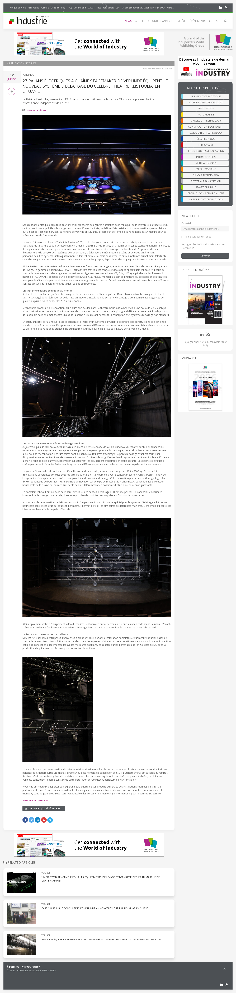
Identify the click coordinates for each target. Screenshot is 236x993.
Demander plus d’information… (45, 808)
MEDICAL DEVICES (205, 163)
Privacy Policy (30, 967)
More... (170, 7)
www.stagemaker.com (35, 800)
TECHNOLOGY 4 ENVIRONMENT (205, 193)
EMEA (90, 7)
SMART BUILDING (206, 187)
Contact (215, 21)
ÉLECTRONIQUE (206, 138)
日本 (118, 7)
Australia (45, 7)
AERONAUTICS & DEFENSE (206, 96)
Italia (105, 7)
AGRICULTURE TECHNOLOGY (206, 102)
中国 (70, 7)
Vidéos (182, 21)
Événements (198, 21)
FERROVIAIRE (205, 144)
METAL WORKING (206, 169)
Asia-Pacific (33, 7)
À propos (13, 967)
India (111, 7)
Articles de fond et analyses (154, 21)
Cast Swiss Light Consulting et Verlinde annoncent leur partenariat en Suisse (94, 908)
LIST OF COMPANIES (18, 974)
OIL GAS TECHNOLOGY (206, 175)
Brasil (63, 7)
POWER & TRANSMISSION (206, 181)
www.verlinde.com (37, 110)
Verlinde (28, 74)
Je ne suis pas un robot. (198, 236)
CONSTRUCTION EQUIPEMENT (206, 126)
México (125, 7)
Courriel (186, 223)
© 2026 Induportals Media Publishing (31, 970)
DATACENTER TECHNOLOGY (205, 132)
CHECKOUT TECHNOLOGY (206, 120)
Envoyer (205, 255)
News (128, 21)
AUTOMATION (206, 108)
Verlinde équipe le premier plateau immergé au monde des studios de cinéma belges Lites (101, 939)
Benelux (55, 7)
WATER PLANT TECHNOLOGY (206, 199)
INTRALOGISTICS (206, 157)
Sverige (155, 7)
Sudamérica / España (140, 7)
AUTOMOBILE (206, 114)
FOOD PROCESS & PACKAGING (206, 151)
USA (163, 7)
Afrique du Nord (18, 7)
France (98, 7)
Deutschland (80, 7)
